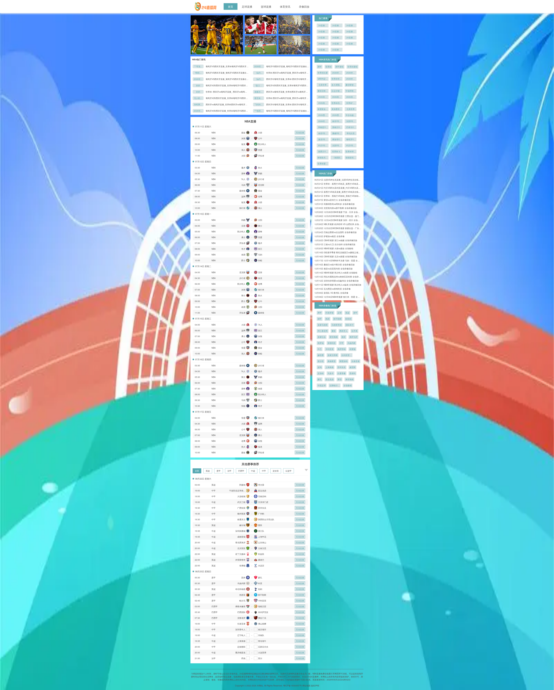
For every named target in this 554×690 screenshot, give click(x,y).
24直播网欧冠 (322, 50)
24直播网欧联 (336, 38)
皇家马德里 (323, 324)
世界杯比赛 (323, 72)
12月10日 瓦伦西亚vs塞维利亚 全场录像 (333, 288)
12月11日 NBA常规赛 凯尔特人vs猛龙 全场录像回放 (338, 284)
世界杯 (328, 66)
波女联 (276, 470)
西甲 (320, 66)
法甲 (229, 470)
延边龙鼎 (329, 379)
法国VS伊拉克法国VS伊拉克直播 (350, 121)
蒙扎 (320, 379)
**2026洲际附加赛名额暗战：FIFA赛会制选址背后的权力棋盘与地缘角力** (258, 104)
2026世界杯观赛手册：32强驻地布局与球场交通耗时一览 (198, 79)
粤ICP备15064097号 (292, 685)
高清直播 (300, 132)
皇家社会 (322, 336)
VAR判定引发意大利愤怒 (323, 79)
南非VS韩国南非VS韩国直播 (322, 133)
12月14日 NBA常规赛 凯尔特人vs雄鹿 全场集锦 (336, 272)
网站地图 (306, 685)
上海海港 (329, 367)
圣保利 (352, 373)
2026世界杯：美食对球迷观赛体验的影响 (337, 73)
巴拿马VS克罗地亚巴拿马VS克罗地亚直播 (351, 127)
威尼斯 (352, 367)
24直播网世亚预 (350, 31)
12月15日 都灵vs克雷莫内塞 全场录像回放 (334, 268)
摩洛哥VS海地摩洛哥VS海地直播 (337, 139)
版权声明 (315, 685)
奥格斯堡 (331, 361)
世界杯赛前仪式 (323, 164)
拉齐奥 (354, 330)
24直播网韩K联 (350, 25)
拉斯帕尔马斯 (335, 385)
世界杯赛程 (352, 66)
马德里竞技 (337, 324)
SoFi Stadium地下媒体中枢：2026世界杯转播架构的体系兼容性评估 (258, 73)
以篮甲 (289, 470)
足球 (339, 312)
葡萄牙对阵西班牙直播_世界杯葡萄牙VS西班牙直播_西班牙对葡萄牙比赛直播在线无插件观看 (227, 85)
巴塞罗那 (329, 312)
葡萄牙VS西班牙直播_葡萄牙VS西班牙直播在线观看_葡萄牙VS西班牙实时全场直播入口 (287, 66)
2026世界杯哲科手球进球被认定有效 (351, 73)
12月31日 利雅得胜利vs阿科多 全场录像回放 (335, 203)
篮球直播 (266, 6)
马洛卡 (330, 373)
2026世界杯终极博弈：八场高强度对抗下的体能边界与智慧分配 (198, 111)
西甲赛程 (339, 66)
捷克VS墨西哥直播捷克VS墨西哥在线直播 (323, 139)
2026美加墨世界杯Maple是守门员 (322, 103)
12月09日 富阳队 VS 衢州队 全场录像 (331, 292)
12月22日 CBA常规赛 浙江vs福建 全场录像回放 (336, 240)
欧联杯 (348, 318)
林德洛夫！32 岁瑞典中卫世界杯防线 (323, 158)
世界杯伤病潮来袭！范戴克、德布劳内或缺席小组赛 (337, 103)
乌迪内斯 (351, 343)
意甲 (219, 470)
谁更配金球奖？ (323, 109)
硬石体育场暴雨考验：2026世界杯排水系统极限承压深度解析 (258, 98)
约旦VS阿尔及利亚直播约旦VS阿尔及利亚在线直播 (323, 145)
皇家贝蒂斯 (332, 355)
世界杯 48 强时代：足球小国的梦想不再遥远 (337, 151)
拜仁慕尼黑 (323, 330)
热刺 (327, 318)
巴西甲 (241, 470)
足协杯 (321, 373)
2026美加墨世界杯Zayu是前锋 (350, 97)
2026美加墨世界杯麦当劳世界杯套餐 (337, 97)
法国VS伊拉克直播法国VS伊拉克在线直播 (337, 145)
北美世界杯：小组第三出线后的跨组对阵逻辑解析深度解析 (351, 109)
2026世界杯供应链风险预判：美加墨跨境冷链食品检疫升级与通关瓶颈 (258, 66)
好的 (198, 85)
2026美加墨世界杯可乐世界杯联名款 (323, 97)
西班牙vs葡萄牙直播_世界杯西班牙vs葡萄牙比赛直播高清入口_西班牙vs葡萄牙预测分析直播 (287, 91)
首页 (230, 6)
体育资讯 (285, 6)
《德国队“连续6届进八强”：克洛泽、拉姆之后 (337, 158)
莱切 (339, 379)
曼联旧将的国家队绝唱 (323, 91)
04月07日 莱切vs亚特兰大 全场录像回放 (333, 199)
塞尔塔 (321, 361)
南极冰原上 (258, 92)
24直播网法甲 (322, 44)
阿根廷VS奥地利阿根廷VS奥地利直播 (323, 127)
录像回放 (304, 6)
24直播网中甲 (336, 31)
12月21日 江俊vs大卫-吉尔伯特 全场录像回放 (335, 244)
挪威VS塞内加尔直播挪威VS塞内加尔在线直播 (337, 133)
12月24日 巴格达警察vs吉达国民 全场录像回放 (336, 232)
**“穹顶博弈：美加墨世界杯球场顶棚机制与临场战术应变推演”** (198, 66)
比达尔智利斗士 (337, 91)
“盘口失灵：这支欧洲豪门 (258, 85)
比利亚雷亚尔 (346, 355)
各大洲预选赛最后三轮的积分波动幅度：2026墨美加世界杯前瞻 (337, 85)
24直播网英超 (322, 25)
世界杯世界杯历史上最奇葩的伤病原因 (337, 79)
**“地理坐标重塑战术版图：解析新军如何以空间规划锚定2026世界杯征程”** (258, 111)
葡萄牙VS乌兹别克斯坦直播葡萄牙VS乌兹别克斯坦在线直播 (351, 139)
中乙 (320, 349)
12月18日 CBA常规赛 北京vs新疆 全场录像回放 (336, 256)
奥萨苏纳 (341, 349)
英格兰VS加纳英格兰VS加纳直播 (337, 127)
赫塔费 (321, 355)
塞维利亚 (331, 343)
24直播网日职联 (322, 31)
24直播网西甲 (336, 44)
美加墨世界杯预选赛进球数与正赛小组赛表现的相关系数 (337, 109)
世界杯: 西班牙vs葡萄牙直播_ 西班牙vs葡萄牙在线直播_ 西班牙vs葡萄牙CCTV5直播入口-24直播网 (226, 91)
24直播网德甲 (350, 44)
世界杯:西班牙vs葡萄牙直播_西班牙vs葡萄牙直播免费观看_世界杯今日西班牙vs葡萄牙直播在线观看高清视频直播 (287, 72)
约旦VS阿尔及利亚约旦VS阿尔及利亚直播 (351, 145)
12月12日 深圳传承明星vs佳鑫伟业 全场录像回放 (337, 280)
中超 (253, 470)
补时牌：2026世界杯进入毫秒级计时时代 (198, 104)
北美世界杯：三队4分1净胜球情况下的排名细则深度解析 (323, 85)
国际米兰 (350, 324)
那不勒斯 (337, 318)
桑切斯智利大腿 (351, 85)
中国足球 (322, 385)
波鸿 (320, 367)
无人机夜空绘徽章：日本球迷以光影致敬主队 (198, 98)
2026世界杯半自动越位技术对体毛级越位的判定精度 (323, 121)
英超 (208, 470)
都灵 (343, 336)
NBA (214, 132)
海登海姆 (349, 379)
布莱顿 (352, 349)
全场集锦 (348, 385)
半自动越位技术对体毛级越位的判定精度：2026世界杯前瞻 (351, 115)
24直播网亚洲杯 (322, 38)
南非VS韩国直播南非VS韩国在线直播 (337, 121)
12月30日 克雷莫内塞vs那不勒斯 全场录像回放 (336, 208)
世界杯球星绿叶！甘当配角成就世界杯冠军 (351, 151)
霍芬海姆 (334, 336)
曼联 (334, 330)
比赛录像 (341, 373)
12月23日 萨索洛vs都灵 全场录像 (330, 236)
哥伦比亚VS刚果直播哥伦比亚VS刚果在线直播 (351, 133)
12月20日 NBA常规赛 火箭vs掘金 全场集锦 (334, 248)
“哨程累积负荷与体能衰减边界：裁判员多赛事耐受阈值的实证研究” (198, 73)
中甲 (264, 470)
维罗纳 (321, 343)
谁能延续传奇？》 (351, 158)
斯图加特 (343, 361)
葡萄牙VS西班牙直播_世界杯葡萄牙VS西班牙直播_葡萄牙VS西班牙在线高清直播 (227, 66)
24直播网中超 (336, 50)
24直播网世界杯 (336, 25)
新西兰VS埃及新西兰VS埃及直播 (323, 151)
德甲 (320, 318)
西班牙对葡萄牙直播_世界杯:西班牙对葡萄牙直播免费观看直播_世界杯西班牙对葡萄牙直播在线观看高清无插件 (287, 79)
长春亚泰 (355, 361)
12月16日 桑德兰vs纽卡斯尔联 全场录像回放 (335, 264)
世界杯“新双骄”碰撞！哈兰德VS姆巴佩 (351, 103)
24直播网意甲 (350, 38)
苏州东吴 (341, 367)
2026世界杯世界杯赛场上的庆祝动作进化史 (351, 79)
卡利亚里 (329, 349)
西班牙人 (343, 330)
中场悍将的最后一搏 (351, 91)
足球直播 (247, 6)
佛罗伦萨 (353, 336)
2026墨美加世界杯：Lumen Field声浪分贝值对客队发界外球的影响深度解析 (323, 115)
